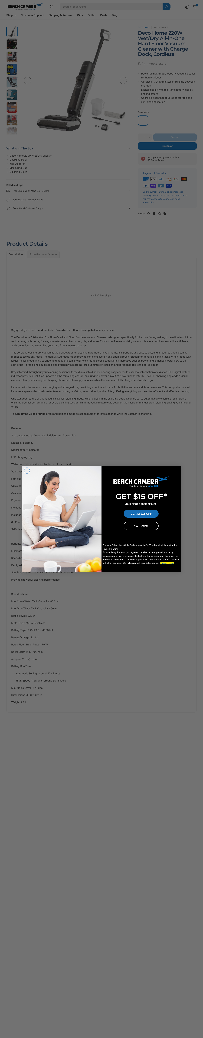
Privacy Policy (167, 563)
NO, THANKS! (141, 526)
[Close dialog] (27, 470)
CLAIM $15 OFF (141, 513)
